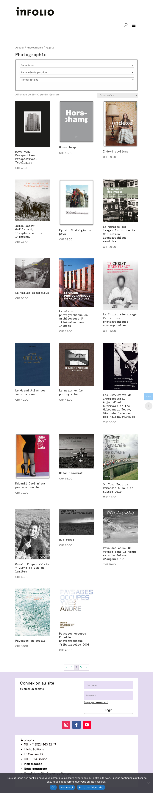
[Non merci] (148, 783)
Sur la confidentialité (91, 787)
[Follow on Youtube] (87, 725)
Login (108, 710)
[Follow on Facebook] (76, 725)
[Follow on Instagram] (66, 725)
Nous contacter (35, 769)
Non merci (66, 787)
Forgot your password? (96, 702)
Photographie (35, 47)
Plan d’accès (33, 764)
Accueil (19, 47)
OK (53, 787)
